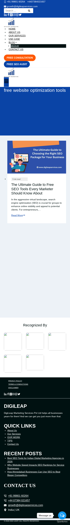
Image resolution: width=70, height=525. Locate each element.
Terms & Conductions (18, 384)
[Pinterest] (17, 15)
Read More (18, 215)
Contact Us (16, 49)
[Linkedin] (5, 15)
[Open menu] (6, 82)
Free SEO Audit (17, 64)
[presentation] (36, 157)
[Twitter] (20, 15)
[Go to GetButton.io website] (62, 522)
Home (12, 29)
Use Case (14, 39)
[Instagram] (11, 15)
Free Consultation (20, 57)
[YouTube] (14, 15)
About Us (14, 32)
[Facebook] (8, 15)
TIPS (9, 440)
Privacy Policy (15, 381)
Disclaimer (13, 388)
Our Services (17, 35)
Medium (15, 46)
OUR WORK (13, 437)
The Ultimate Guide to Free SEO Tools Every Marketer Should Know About (32, 189)
